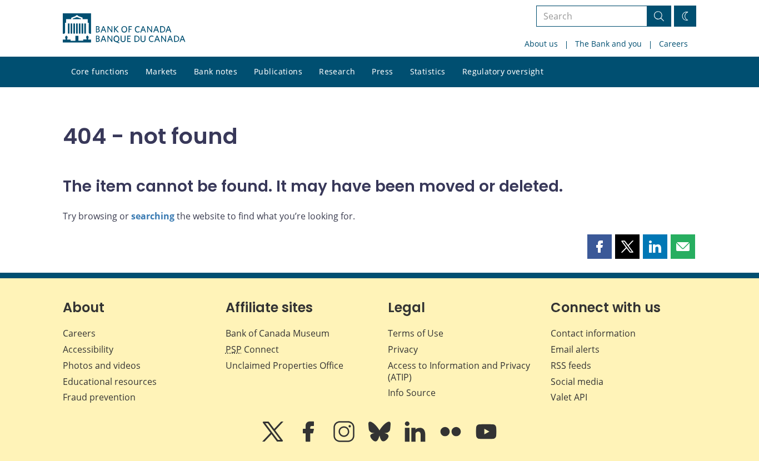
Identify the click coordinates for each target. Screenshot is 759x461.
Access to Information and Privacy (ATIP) (459, 371)
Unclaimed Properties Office (284, 365)
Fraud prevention (99, 397)
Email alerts (575, 349)
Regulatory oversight (502, 71)
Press (382, 71)
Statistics (428, 71)
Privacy (403, 349)
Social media (577, 381)
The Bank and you (608, 43)
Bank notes (215, 71)
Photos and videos (102, 365)
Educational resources (110, 381)
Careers (673, 43)
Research (337, 71)
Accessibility (88, 349)
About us (541, 43)
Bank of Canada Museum (277, 333)
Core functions (100, 71)
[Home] (124, 28)
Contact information (593, 333)
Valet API (569, 397)
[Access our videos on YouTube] (486, 439)
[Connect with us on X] (274, 439)
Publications (278, 71)
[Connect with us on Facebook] (309, 439)
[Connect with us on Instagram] (345, 439)
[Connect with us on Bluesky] (380, 439)
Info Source (412, 393)
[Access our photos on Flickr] (452, 439)
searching (152, 216)
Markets (161, 71)
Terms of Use (415, 333)
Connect (252, 349)
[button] (599, 246)
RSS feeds (571, 365)
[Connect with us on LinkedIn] (416, 439)
